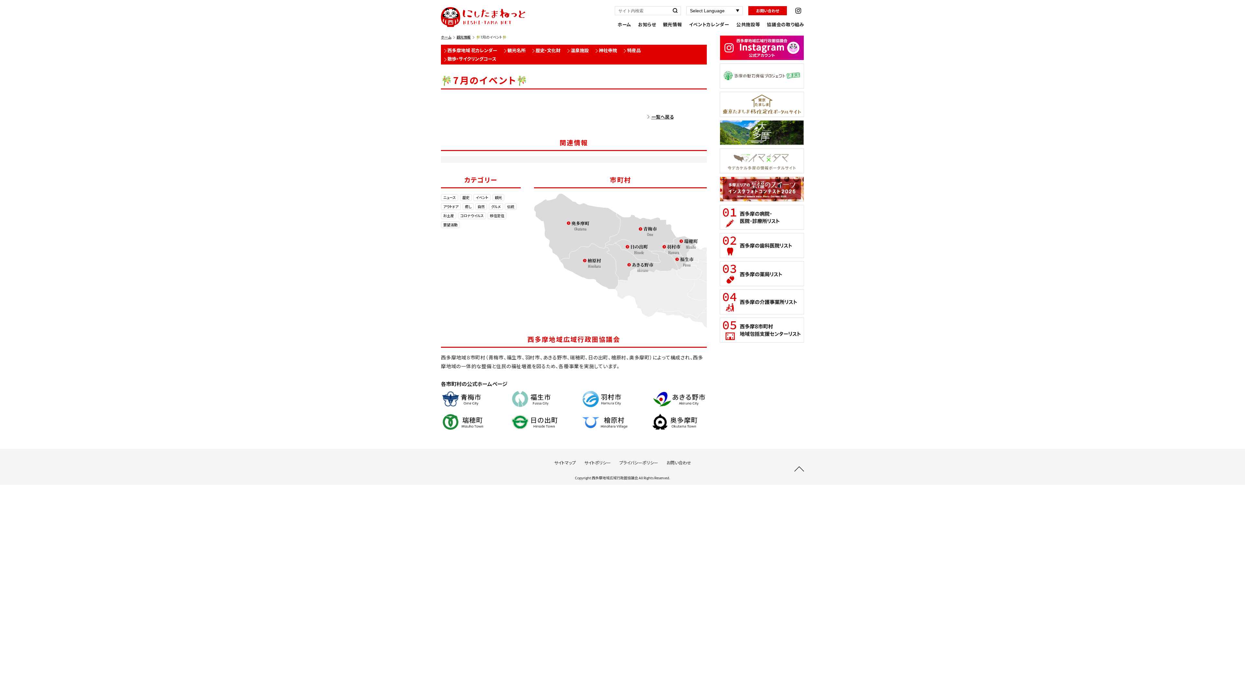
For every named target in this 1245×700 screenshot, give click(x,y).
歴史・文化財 (548, 50)
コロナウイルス (472, 215)
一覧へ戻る (662, 116)
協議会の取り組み (785, 24)
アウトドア (450, 206)
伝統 (510, 206)
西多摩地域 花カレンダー (472, 50)
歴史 (465, 197)
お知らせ (647, 24)
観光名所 (516, 50)
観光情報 (672, 24)
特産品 (634, 50)
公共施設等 (748, 24)
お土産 (448, 215)
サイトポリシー (597, 463)
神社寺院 (608, 50)
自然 (481, 206)
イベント (482, 197)
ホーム (624, 24)
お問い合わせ (767, 10)
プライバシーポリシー (638, 463)
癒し (468, 206)
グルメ (496, 206)
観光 (498, 197)
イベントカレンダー (709, 24)
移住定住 (497, 215)
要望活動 (450, 224)
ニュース (449, 197)
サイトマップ (565, 463)
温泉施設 (580, 50)
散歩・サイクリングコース (471, 58)
